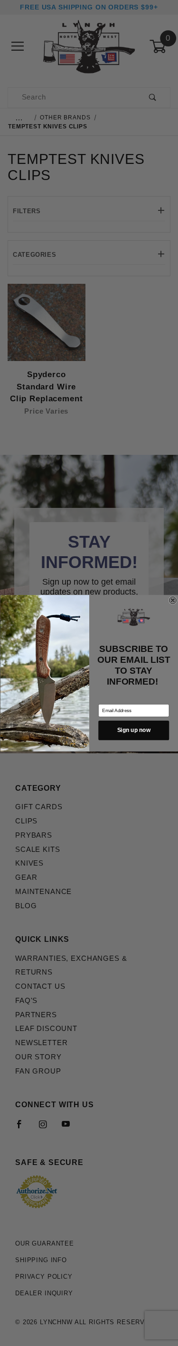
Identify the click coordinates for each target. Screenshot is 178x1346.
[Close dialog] (172, 600)
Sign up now (133, 730)
